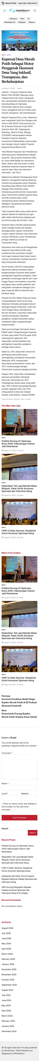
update (28, 399)
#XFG (22, 19)
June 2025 (6, 1000)
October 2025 (8, 980)
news (22, 399)
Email (5, 793)
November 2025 (9, 974)
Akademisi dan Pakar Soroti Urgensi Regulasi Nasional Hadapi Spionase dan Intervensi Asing (19, 879)
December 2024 (9, 1031)
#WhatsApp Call (9, 22)
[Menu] (4, 10)
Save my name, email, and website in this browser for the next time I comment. (19, 807)
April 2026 (6, 949)
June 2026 (6, 938)
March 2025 (7, 1016)
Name (5, 783)
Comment (7, 753)
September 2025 (9, 985)
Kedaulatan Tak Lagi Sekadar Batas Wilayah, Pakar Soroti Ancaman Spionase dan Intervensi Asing (19, 488)
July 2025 (6, 995)
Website (24, 793)
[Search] (34, 10)
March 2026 (7, 954)
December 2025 (9, 969)
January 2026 (8, 964)
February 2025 (8, 1021)
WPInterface (18, 1053)
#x (28, 19)
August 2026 (7, 928)
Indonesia (9, 399)
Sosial (9, 55)
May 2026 (6, 943)
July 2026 (6, 933)
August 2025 (7, 990)
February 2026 (8, 959)
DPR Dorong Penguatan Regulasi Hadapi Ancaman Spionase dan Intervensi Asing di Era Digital (16, 890)
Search (5, 828)
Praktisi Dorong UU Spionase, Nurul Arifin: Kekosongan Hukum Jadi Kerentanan (18, 444)
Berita (4, 55)
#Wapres (32, 22)
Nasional (17, 399)
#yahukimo (13, 19)
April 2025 (6, 1011)
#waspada (21, 22)
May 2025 (6, 1005)
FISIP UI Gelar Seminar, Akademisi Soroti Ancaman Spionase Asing (19, 532)
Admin (19, 88)
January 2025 (8, 1026)
